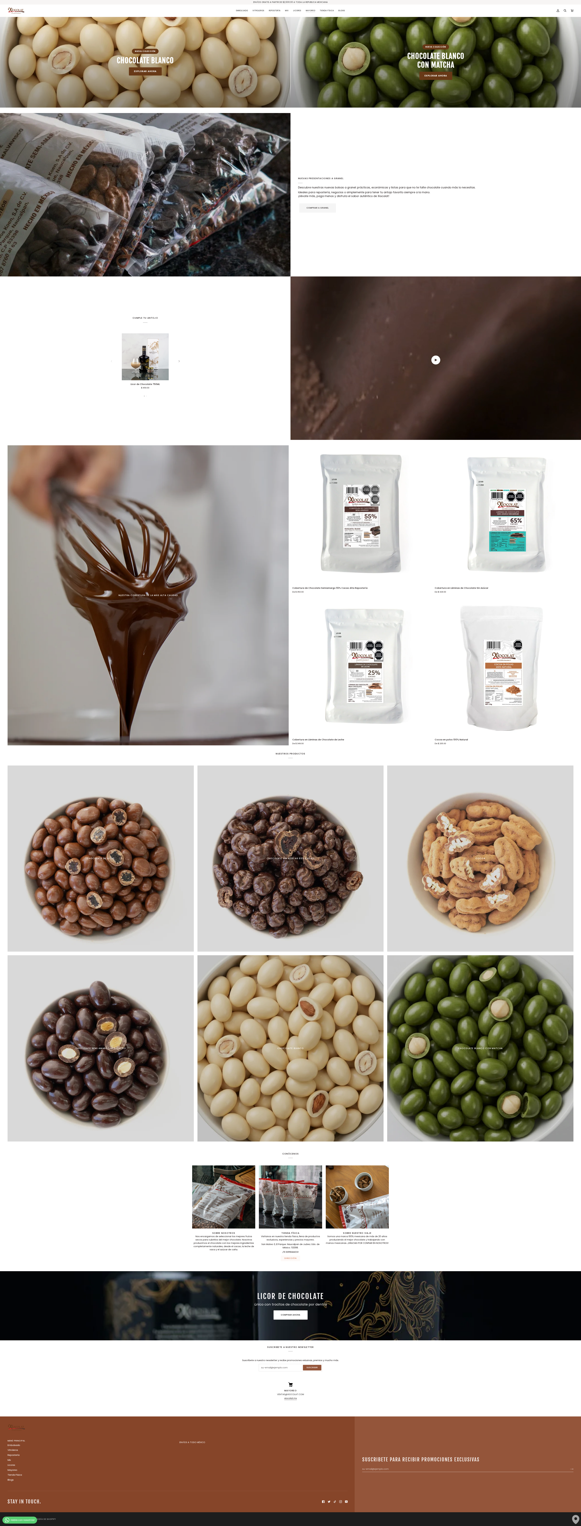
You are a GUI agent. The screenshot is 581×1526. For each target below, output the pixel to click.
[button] (242, 11)
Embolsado (14, 1445)
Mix (9, 1460)
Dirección (290, 1258)
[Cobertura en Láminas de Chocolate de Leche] (361, 666)
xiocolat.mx (290, 1398)
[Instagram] (340, 1501)
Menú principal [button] (16, 1440)
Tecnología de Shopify (42, 1519)
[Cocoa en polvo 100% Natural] (504, 666)
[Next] (179, 361)
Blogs (11, 1479)
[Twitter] (329, 1501)
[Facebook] (323, 1501)
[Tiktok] (334, 1501)
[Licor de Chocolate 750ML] (145, 356)
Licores (11, 1465)
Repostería (14, 1455)
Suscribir (312, 1367)
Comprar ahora (290, 1315)
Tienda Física (15, 1474)
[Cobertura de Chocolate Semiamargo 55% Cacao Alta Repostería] (361, 514)
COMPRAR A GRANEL (318, 208)
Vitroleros (13, 1450)
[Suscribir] (569, 1469)
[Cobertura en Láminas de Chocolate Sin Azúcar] (504, 514)
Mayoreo (12, 1470)
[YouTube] (346, 1501)
